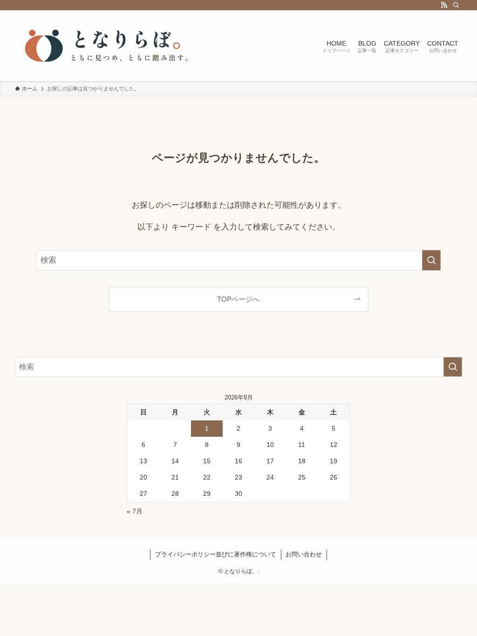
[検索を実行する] (431, 260)
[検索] (456, 5)
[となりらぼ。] (108, 46)
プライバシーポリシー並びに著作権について (215, 554)
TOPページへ (238, 299)
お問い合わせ (304, 554)
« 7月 (135, 511)
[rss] (444, 5)
